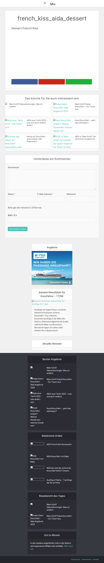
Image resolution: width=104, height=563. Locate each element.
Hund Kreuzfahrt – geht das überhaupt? (59, 409)
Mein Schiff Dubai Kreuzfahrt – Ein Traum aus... (85, 106)
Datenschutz (86, 559)
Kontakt (96, 559)
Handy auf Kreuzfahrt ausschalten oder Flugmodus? (36, 139)
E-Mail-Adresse (45, 194)
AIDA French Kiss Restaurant (59, 444)
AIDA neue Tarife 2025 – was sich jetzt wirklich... (59, 395)
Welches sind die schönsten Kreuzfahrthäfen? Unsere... (59, 469)
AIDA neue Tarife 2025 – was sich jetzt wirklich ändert (37, 122)
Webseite (71, 194)
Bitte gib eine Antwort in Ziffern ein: (25, 207)
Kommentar (13, 167)
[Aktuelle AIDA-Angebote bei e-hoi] (52, 268)
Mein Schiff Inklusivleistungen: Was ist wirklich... (58, 370)
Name (11, 194)
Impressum (75, 559)
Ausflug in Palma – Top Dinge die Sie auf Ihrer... (59, 481)
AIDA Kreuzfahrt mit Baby (58, 456)
